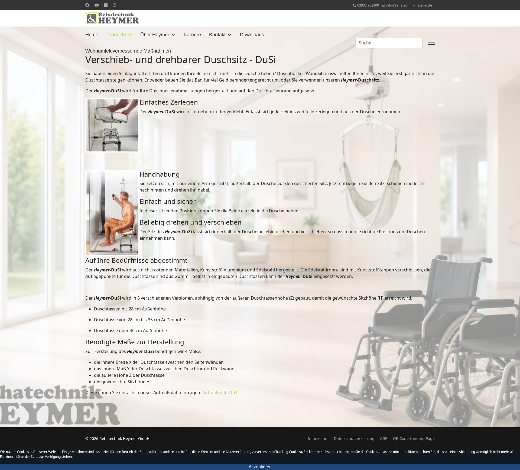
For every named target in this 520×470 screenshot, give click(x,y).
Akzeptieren (260, 467)
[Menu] (431, 43)
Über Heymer (154, 34)
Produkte (116, 34)
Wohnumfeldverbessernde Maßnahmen (128, 51)
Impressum (318, 438)
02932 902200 (368, 5)
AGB (384, 438)
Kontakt (217, 34)
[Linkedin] (106, 5)
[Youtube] (97, 5)
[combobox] (388, 43)
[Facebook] (87, 5)
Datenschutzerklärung (354, 438)
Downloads (252, 34)
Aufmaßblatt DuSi (220, 393)
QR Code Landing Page (414, 438)
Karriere (192, 34)
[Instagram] (114, 5)
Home (91, 34)
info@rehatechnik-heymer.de (409, 5)
